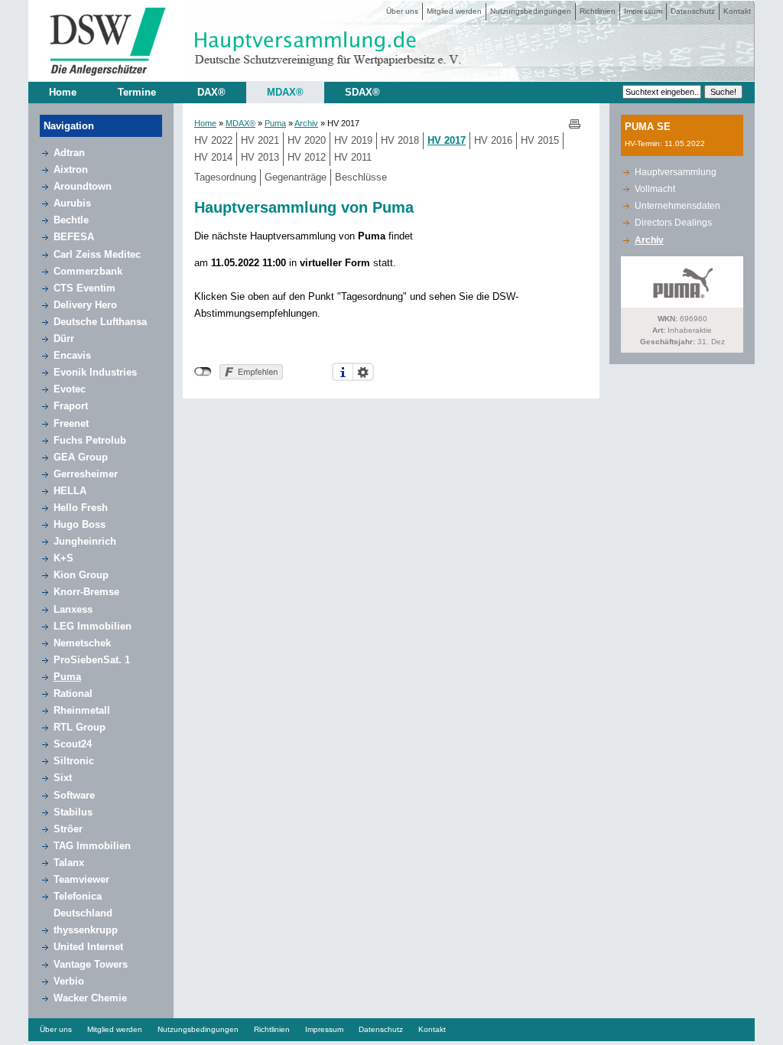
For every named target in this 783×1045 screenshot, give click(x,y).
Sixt (63, 777)
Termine (137, 92)
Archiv (306, 123)
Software (74, 795)
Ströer (68, 829)
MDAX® (285, 92)
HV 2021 (260, 140)
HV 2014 (213, 157)
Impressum (643, 11)
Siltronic (74, 761)
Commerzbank (88, 271)
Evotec (70, 389)
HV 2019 (353, 140)
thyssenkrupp (86, 930)
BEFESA (74, 237)
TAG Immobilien (92, 845)
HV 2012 (307, 157)
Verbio (69, 981)
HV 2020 (307, 140)
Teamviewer (81, 879)
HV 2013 (260, 157)
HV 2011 (353, 157)
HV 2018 (400, 140)
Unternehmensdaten (677, 205)
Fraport (71, 406)
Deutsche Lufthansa (100, 321)
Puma (67, 676)
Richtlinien (598, 11)
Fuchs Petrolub (90, 440)
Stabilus (73, 812)
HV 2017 (446, 140)
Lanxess (73, 609)
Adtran (69, 152)
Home (62, 92)
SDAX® (362, 92)
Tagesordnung (225, 177)
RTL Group (80, 727)
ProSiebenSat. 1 (92, 660)
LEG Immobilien (93, 626)
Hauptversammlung (675, 172)
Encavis (72, 355)
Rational (73, 693)
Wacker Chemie (90, 998)
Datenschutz (693, 11)
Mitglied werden (454, 11)
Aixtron (71, 169)
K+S (63, 558)
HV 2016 (493, 140)
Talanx (69, 862)
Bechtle (71, 220)
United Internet (88, 946)
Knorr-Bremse (86, 591)
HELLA (70, 490)
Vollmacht (655, 189)
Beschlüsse (361, 177)
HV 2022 (213, 140)
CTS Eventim (84, 288)
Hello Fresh (81, 507)
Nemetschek (82, 643)
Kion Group (81, 575)
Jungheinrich (85, 541)
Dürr (64, 338)
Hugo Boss (80, 524)
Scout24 (73, 744)
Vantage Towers (91, 964)
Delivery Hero (85, 305)
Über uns (402, 11)
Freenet (71, 423)
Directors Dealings (673, 222)
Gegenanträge (296, 177)
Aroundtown (83, 186)
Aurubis (72, 203)
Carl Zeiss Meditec (97, 254)
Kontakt (737, 11)
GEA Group (81, 457)
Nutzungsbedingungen (530, 11)
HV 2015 (540, 140)
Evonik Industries (95, 372)
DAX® (211, 92)
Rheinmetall (82, 710)
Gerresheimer (86, 474)
